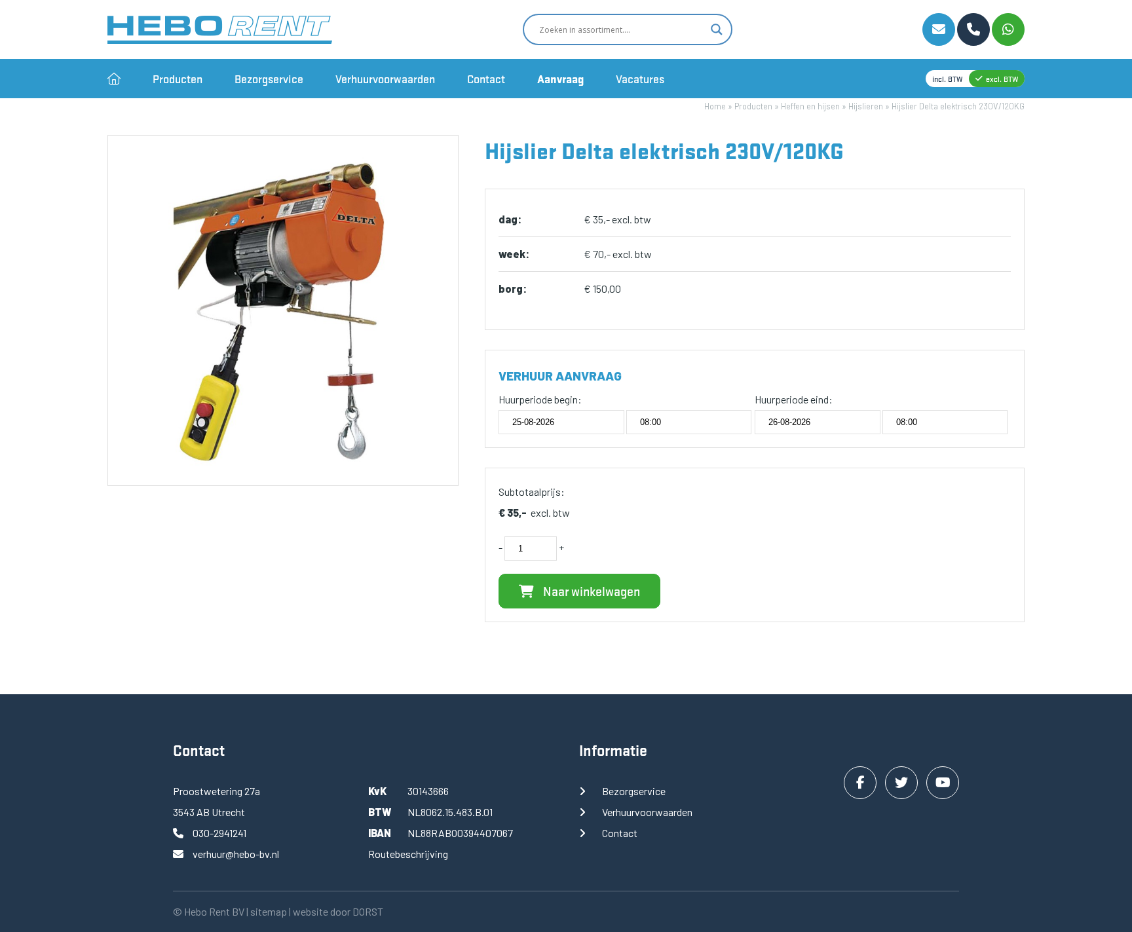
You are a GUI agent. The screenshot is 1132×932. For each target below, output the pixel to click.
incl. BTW (947, 78)
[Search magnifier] (717, 29)
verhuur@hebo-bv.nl (236, 854)
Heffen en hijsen (810, 106)
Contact (486, 78)
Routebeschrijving (408, 854)
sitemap (268, 911)
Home (715, 106)
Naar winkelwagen (590, 590)
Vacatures (640, 78)
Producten (177, 78)
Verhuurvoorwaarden (385, 78)
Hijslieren (865, 106)
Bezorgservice (269, 78)
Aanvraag (560, 78)
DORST (367, 911)
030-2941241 (219, 833)
